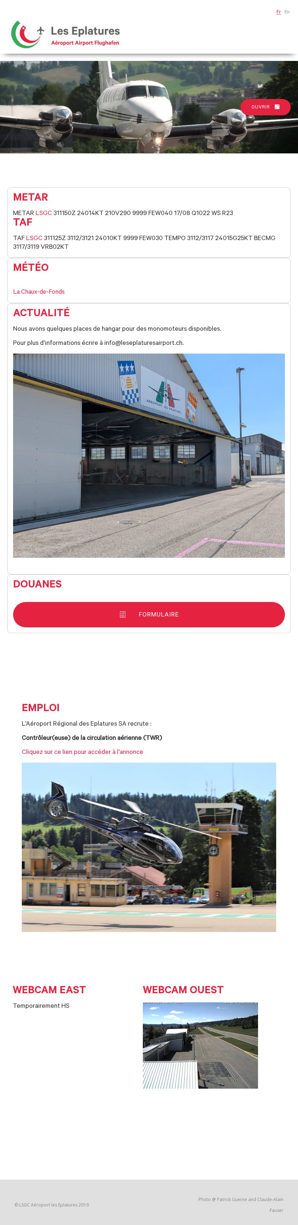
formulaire (159, 614)
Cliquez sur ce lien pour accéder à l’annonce (82, 752)
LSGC (44, 214)
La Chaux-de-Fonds (39, 292)
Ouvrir (260, 107)
